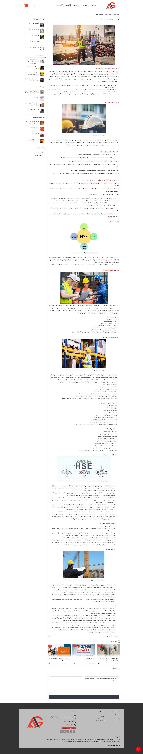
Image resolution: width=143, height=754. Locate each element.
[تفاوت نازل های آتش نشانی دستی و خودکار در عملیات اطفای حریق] (42, 123)
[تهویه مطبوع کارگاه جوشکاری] (42, 31)
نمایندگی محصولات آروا (55, 265)
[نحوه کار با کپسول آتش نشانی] (42, 141)
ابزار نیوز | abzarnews (40, 152)
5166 (69, 725)
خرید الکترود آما (69, 145)
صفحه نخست (116, 14)
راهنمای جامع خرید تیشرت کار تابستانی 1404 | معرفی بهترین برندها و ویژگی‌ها (108, 659)
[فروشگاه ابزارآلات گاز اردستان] (111, 5)
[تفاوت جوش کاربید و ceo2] (42, 25)
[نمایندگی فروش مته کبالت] (42, 43)
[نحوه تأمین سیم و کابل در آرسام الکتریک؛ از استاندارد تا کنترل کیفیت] (42, 80)
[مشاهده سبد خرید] (26, 5)
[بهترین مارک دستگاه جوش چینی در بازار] (42, 49)
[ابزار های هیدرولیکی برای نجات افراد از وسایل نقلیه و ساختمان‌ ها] (59, 651)
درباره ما (118, 720)
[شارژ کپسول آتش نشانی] (42, 129)
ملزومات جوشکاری (101, 718)
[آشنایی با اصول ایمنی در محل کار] (42, 111)
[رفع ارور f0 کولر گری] (83, 651)
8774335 (68, 721)
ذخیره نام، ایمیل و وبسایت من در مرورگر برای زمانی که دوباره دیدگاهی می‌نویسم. (101, 678)
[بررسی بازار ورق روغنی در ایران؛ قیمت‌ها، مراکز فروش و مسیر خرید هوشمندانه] (42, 74)
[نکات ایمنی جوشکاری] (42, 37)
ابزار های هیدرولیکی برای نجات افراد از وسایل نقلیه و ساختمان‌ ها (59, 659)
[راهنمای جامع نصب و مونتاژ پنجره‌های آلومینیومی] (42, 68)
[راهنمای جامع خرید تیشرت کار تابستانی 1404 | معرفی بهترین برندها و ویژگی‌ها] (108, 651)
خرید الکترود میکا (111, 216)
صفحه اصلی (117, 714)
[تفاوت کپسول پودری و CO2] (42, 135)
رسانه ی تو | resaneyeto (39, 154)
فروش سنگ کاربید (97, 602)
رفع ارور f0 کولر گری (89, 658)
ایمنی (110, 14)
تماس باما (118, 718)
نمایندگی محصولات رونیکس (60, 545)
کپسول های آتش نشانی (100, 720)
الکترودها (103, 714)
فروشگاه (118, 716)
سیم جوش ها (102, 716)
